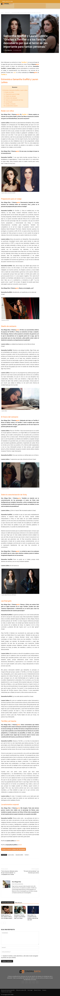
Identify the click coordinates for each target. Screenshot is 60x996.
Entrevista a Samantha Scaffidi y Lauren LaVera (14, 90)
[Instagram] (13, 895)
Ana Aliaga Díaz (8, 50)
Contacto (44, 990)
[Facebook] (2, 56)
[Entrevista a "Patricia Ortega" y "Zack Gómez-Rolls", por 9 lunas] (20, 910)
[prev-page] (2, 923)
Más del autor (18, 902)
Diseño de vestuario (10, 96)
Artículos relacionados (7, 902)
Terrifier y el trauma (9, 104)
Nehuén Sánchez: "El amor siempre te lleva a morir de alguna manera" (6, 917)
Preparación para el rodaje (11, 94)
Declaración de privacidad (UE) (8, 990)
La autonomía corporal (10, 105)
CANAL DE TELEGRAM (18, 849)
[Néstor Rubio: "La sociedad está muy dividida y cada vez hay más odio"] (33, 910)
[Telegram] (13, 56)
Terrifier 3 (27, 854)
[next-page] (5, 923)
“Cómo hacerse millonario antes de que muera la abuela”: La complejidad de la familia (9, 872)
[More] (20, 56)
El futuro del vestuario (10, 98)
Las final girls (8, 102)
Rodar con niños (9, 92)
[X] (6, 56)
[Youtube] (37, 982)
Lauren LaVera (11, 854)
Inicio (2, 12)
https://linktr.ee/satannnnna (17, 884)
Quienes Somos (37, 990)
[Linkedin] (9, 56)
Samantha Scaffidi (19, 854)
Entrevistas (7, 12)
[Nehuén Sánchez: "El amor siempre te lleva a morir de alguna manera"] (7, 910)
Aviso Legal (30, 990)
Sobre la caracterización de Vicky (13, 100)
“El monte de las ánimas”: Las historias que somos (31, 871)
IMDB (17, 840)
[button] (46, 1)
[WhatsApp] (17, 56)
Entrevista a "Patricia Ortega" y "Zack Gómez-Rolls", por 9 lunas (20, 917)
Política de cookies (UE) (21, 990)
